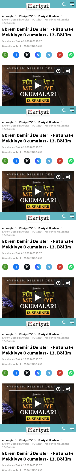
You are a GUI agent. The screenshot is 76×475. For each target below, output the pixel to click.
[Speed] (60, 5)
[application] (38, 237)
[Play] (38, 237)
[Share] (70, 5)
